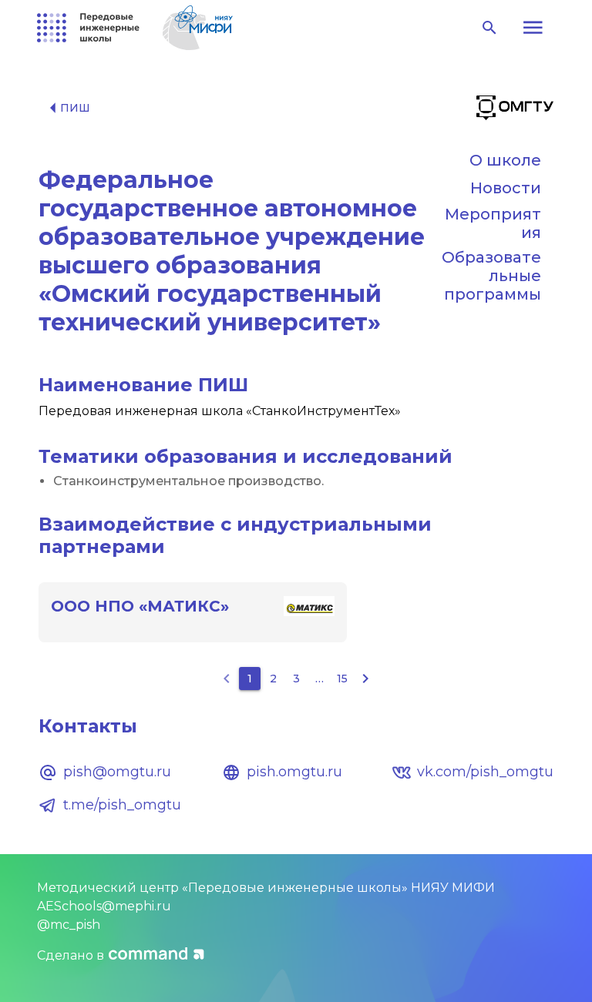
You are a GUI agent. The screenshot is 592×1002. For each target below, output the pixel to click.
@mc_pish (68, 924)
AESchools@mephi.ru (104, 906)
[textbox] (296, 481)
